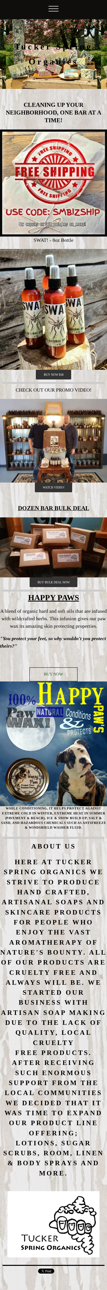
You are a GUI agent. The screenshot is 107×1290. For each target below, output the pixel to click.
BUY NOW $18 (53, 374)
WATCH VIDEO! (53, 487)
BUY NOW (53, 674)
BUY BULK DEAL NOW (54, 582)
